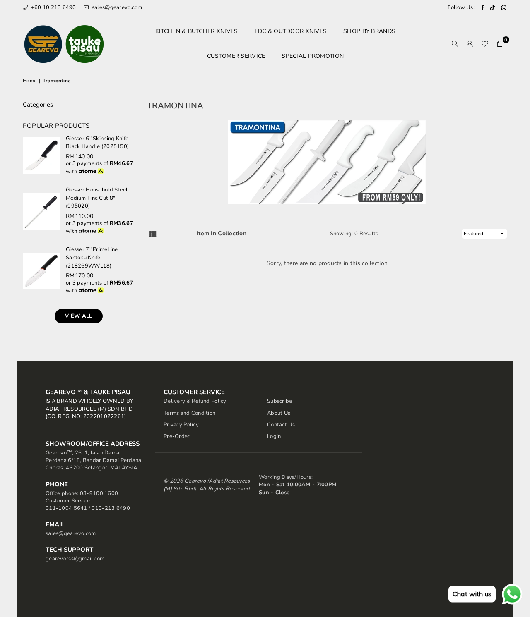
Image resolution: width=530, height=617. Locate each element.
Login (274, 436)
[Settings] (470, 43)
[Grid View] (153, 233)
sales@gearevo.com (116, 7)
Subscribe (279, 401)
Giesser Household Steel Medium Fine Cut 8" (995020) (97, 198)
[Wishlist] (484, 43)
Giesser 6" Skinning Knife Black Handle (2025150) (97, 143)
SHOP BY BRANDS (369, 31)
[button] (499, 43)
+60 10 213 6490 (52, 7)
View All (78, 316)
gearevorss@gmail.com (75, 558)
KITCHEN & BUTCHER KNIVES (196, 31)
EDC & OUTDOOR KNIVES (291, 31)
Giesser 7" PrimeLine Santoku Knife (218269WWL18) (92, 257)
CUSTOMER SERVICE (236, 56)
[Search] (455, 43)
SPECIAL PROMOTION (313, 56)
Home (29, 80)
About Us (278, 413)
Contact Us (281, 424)
